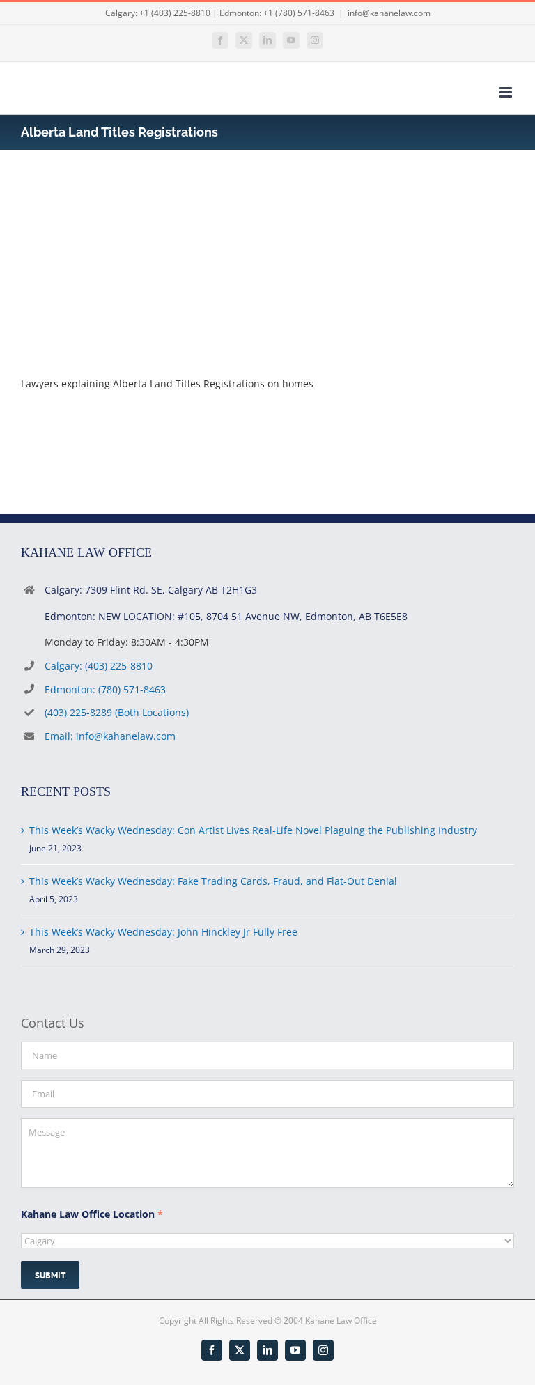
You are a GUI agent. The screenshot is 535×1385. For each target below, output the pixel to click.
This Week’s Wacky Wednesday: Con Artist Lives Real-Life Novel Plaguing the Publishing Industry (253, 830)
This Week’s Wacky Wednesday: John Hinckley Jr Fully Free (163, 931)
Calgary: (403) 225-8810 (99, 665)
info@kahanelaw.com (389, 13)
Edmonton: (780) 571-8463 (105, 689)
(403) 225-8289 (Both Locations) (117, 712)
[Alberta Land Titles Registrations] (125, 201)
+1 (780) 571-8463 (298, 13)
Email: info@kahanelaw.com (110, 736)
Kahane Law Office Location (92, 1214)
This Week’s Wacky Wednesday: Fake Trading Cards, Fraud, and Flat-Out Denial (213, 881)
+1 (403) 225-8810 (174, 13)
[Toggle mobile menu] (506, 92)
